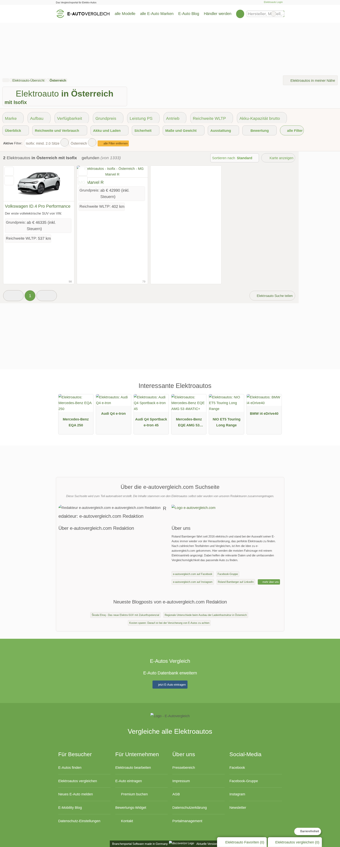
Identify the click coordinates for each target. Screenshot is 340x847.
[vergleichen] (9, 180)
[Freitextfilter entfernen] (273, 13)
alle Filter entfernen (115, 143)
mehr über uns (270, 581)
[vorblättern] (64, 183)
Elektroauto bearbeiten (133, 767)
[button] (13, 295)
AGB (176, 794)
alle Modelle (125, 13)
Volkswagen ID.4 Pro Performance (37, 206)
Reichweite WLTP (209, 118)
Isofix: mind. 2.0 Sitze (42, 143)
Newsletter (237, 807)
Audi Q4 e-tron (113, 413)
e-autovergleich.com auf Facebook (192, 574)
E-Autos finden (69, 767)
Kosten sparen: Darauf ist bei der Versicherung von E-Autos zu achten (169, 622)
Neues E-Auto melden (75, 794)
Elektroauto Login (273, 2)
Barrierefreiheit (309, 831)
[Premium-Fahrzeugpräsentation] (275, 387)
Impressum (181, 781)
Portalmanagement (187, 821)
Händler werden (217, 13)
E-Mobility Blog (70, 807)
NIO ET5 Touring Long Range (226, 422)
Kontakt (126, 821)
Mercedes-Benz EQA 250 (76, 422)
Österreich (79, 143)
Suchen (281, 14)
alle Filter (294, 130)
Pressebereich (183, 767)
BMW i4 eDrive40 (264, 413)
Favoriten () (244, 842)
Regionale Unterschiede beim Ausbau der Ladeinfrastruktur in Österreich (206, 615)
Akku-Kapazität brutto (259, 118)
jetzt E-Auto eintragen (171, 684)
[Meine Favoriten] (240, 14)
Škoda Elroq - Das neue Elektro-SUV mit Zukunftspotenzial (125, 615)
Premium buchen (134, 794)
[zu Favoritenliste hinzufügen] (9, 171)
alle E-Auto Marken (157, 13)
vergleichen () (297, 842)
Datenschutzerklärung (189, 807)
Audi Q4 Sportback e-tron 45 (151, 422)
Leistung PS (141, 118)
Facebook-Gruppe (228, 574)
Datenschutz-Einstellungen (79, 821)
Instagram (237, 794)
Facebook (237, 767)
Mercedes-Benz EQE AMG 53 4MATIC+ (189, 423)
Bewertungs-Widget (130, 807)
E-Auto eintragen (128, 781)
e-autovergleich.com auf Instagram (193, 581)
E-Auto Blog (188, 13)
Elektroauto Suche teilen (274, 296)
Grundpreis (105, 118)
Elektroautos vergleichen (77, 781)
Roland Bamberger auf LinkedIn (236, 581)
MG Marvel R (91, 182)
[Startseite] (5, 80)
